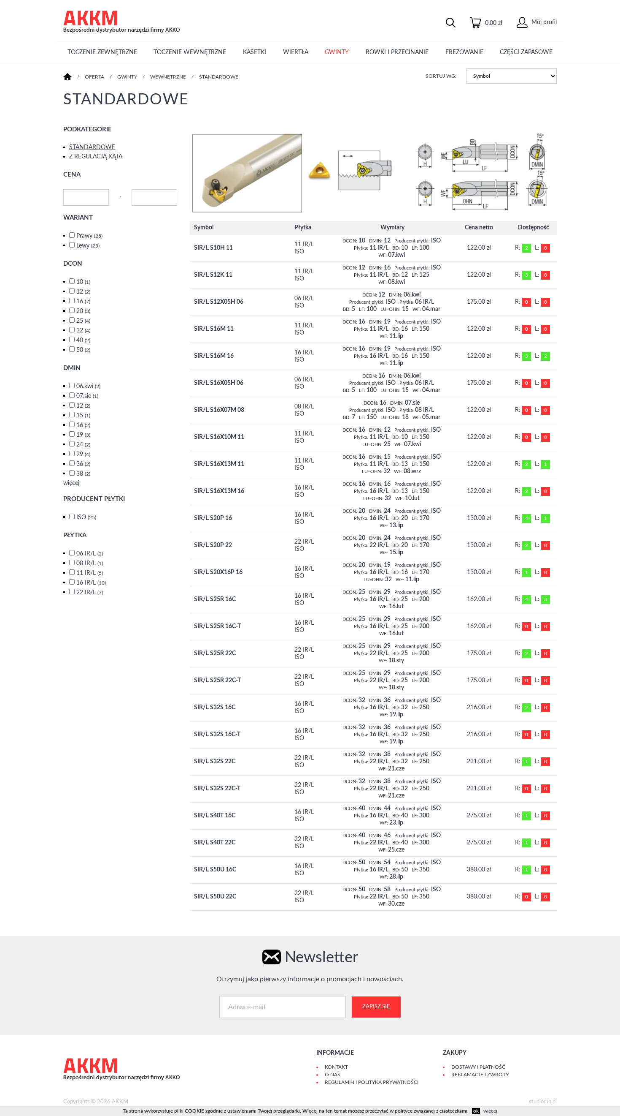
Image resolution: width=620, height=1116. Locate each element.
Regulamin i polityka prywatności (371, 1082)
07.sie (87, 396)
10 (83, 282)
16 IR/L (91, 583)
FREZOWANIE (464, 52)
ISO (86, 517)
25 (83, 321)
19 (83, 435)
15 (83, 416)
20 (83, 311)
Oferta (94, 76)
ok (476, 1110)
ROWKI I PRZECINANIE (397, 52)
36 (83, 464)
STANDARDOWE (218, 76)
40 (83, 340)
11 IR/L (89, 573)
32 (83, 331)
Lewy (88, 246)
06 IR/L (89, 554)
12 (83, 292)
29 (83, 454)
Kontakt (336, 1067)
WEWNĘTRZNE (168, 76)
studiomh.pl (543, 1102)
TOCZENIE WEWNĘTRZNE (190, 52)
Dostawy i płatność (478, 1067)
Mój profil (543, 22)
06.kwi (88, 386)
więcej (71, 483)
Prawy (89, 236)
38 (83, 474)
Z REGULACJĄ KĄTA (95, 157)
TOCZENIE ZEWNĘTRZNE (102, 52)
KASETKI (254, 52)
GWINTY (337, 52)
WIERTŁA (295, 52)
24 (83, 445)
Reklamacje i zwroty (480, 1074)
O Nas (332, 1074)
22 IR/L (89, 593)
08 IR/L (89, 563)
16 (83, 302)
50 (83, 350)
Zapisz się (376, 1007)
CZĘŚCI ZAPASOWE (526, 52)
